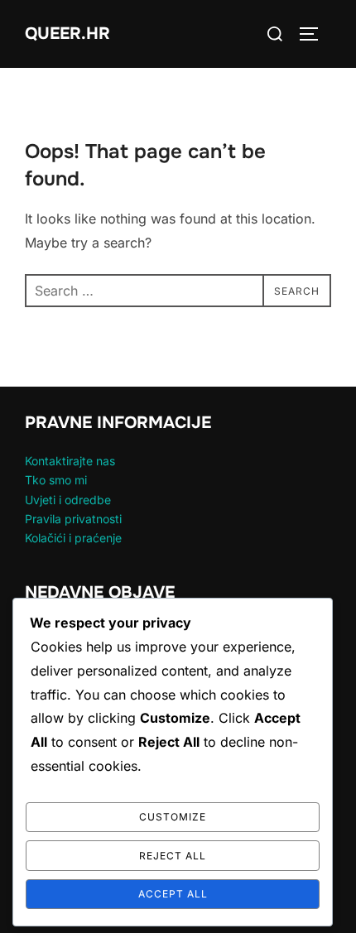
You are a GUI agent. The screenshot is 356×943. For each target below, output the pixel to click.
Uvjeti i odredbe (68, 500)
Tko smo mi (56, 480)
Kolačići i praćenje (73, 538)
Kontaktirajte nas (70, 461)
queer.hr (67, 33)
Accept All (173, 894)
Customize (172, 817)
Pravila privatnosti (73, 519)
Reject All (172, 855)
